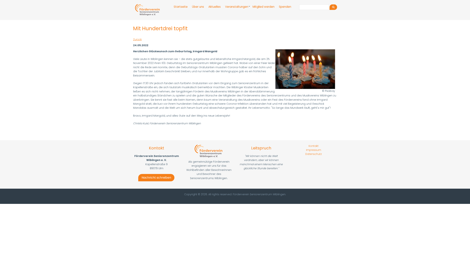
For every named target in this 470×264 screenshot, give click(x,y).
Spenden (285, 7)
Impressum (313, 150)
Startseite (181, 7)
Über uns (198, 7)
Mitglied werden (263, 7)
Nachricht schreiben (156, 177)
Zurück (137, 39)
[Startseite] (147, 9)
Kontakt (314, 146)
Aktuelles (214, 7)
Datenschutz (313, 154)
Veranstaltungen (237, 8)
